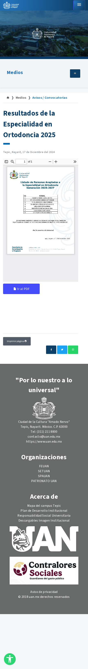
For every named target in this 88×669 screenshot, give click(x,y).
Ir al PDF (22, 289)
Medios (15, 72)
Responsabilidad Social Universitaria (44, 515)
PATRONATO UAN (44, 481)
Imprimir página (15, 341)
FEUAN (44, 466)
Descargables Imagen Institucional (44, 520)
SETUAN (44, 471)
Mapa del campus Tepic (44, 505)
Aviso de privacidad (44, 592)
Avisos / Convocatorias (49, 97)
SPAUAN (44, 476)
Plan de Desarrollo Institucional (43, 510)
